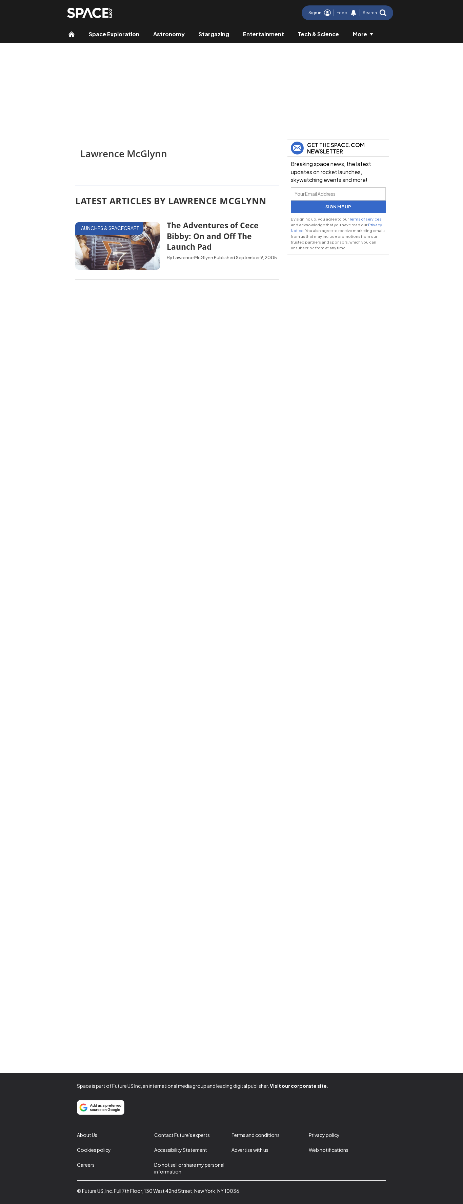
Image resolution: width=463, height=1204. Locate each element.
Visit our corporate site (298, 1086)
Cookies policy (94, 1150)
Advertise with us (250, 1150)
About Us (87, 1135)
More (360, 34)
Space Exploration (114, 34)
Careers (86, 1165)
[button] (374, 12)
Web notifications (328, 1150)
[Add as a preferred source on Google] (100, 1107)
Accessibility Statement (180, 1150)
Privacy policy (324, 1135)
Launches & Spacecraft (109, 228)
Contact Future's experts (182, 1135)
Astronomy (169, 34)
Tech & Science (318, 34)
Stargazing (214, 34)
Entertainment (263, 34)
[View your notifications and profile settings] (353, 13)
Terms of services (365, 218)
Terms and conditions (256, 1135)
